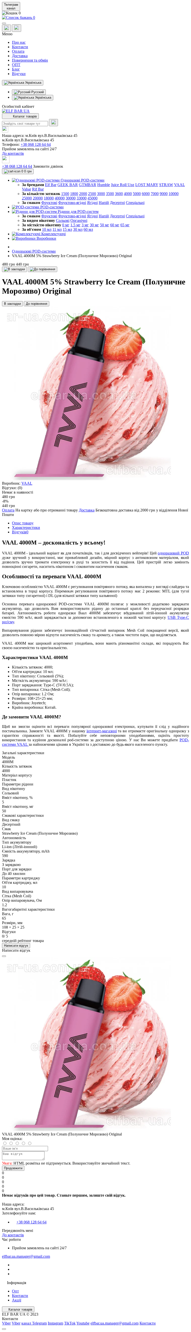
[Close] (4, 956)
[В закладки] (14, 269)
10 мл (46, 229)
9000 (164, 194)
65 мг (125, 225)
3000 (101, 194)
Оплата (18, 51)
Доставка (20, 56)
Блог (16, 69)
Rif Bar (38, 189)
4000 (128, 194)
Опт (15, 1291)
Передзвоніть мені (17, 1230)
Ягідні (92, 202)
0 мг (65, 225)
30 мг (94, 225)
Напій (104, 202)
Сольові (62, 220)
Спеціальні (135, 202)
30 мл (78, 229)
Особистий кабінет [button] (18, 106)
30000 (71, 198)
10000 (174, 194)
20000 (38, 198)
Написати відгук (16, 945)
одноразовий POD (173, 553)
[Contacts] (16, 28)
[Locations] (6, 28)
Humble (103, 185)
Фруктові (49, 202)
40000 (60, 198)
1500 (65, 194)
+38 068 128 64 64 (36, 144)
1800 (74, 194)
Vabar (26, 189)
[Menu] (4, 23)
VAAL (179, 185)
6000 (146, 194)
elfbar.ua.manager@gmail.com (26, 1256)
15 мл (67, 229)
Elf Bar (50, 185)
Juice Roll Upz (122, 185)
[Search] (53, 122)
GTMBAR (87, 185)
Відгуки (19, 74)
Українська (42, 97)
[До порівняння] (42, 269)
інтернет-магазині (102, 731)
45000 (92, 198)
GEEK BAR (67, 185)
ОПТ (16, 65)
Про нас (19, 42)
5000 (137, 194)
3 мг (85, 225)
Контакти (20, 47)
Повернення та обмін (30, 60)
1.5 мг (75, 225)
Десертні (117, 202)
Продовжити (13, 1168)
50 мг (104, 225)
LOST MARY (146, 185)
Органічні (78, 220)
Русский (37, 92)
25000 (27, 198)
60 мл (88, 229)
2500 (92, 194)
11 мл (57, 229)
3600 (119, 194)
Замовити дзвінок (48, 166)
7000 (155, 194)
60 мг (114, 225)
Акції (16, 1300)
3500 (110, 194)
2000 (83, 194)
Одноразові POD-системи (34, 251)
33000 (82, 198)
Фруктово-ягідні (72, 202)
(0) (20, 488)
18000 (49, 198)
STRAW (166, 185)
